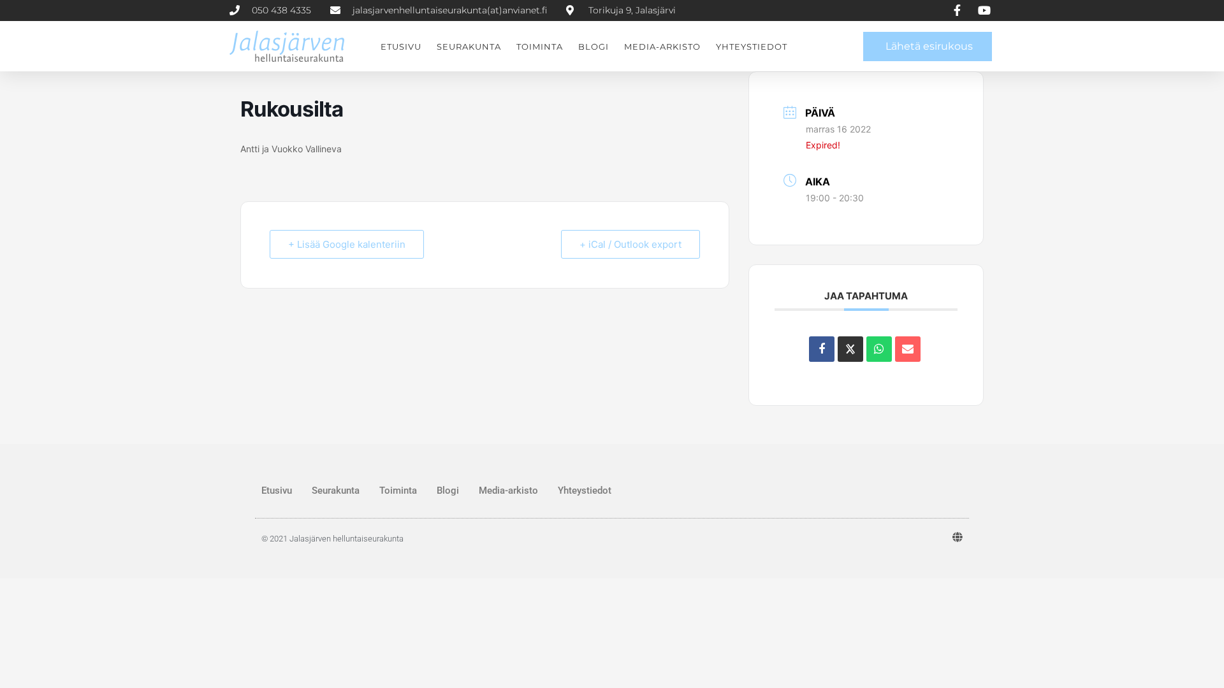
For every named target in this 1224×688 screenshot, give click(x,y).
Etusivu (401, 46)
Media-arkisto (662, 46)
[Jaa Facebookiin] (821, 349)
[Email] (908, 349)
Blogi (593, 46)
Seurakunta (469, 46)
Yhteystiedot (751, 46)
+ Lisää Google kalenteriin (346, 244)
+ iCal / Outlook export (630, 244)
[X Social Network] (850, 349)
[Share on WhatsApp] (879, 349)
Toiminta (539, 46)
